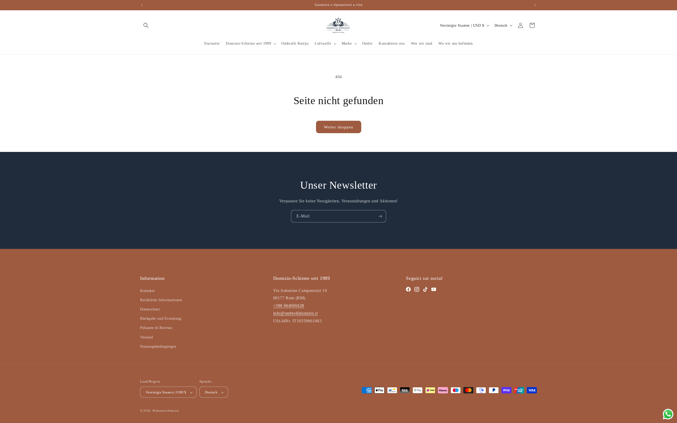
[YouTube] (433, 289)
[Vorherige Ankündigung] (142, 5)
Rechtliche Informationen (161, 300)
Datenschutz (150, 309)
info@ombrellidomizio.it (295, 313)
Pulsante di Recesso (156, 328)
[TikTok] (425, 289)
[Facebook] (408, 289)
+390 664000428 (288, 305)
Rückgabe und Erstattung (160, 318)
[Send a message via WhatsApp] (668, 414)
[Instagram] (416, 289)
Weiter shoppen (338, 127)
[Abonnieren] (380, 216)
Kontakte (147, 291)
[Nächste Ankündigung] (535, 5)
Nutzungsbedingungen (158, 346)
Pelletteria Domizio (166, 410)
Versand (146, 337)
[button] (146, 25)
